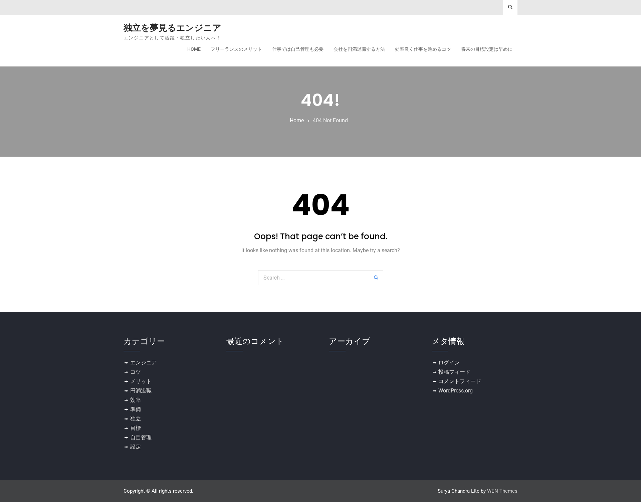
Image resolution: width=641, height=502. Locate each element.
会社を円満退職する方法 (359, 49)
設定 (135, 447)
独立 (135, 418)
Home (194, 49)
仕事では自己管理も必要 (298, 49)
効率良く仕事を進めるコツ (423, 49)
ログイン (449, 362)
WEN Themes (502, 491)
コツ (135, 372)
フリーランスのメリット (236, 49)
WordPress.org (455, 390)
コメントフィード (459, 381)
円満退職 (141, 390)
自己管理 (141, 437)
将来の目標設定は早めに (486, 49)
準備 (135, 409)
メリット (141, 381)
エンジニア (143, 362)
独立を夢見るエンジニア (172, 28)
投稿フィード (454, 372)
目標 (135, 428)
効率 (135, 400)
